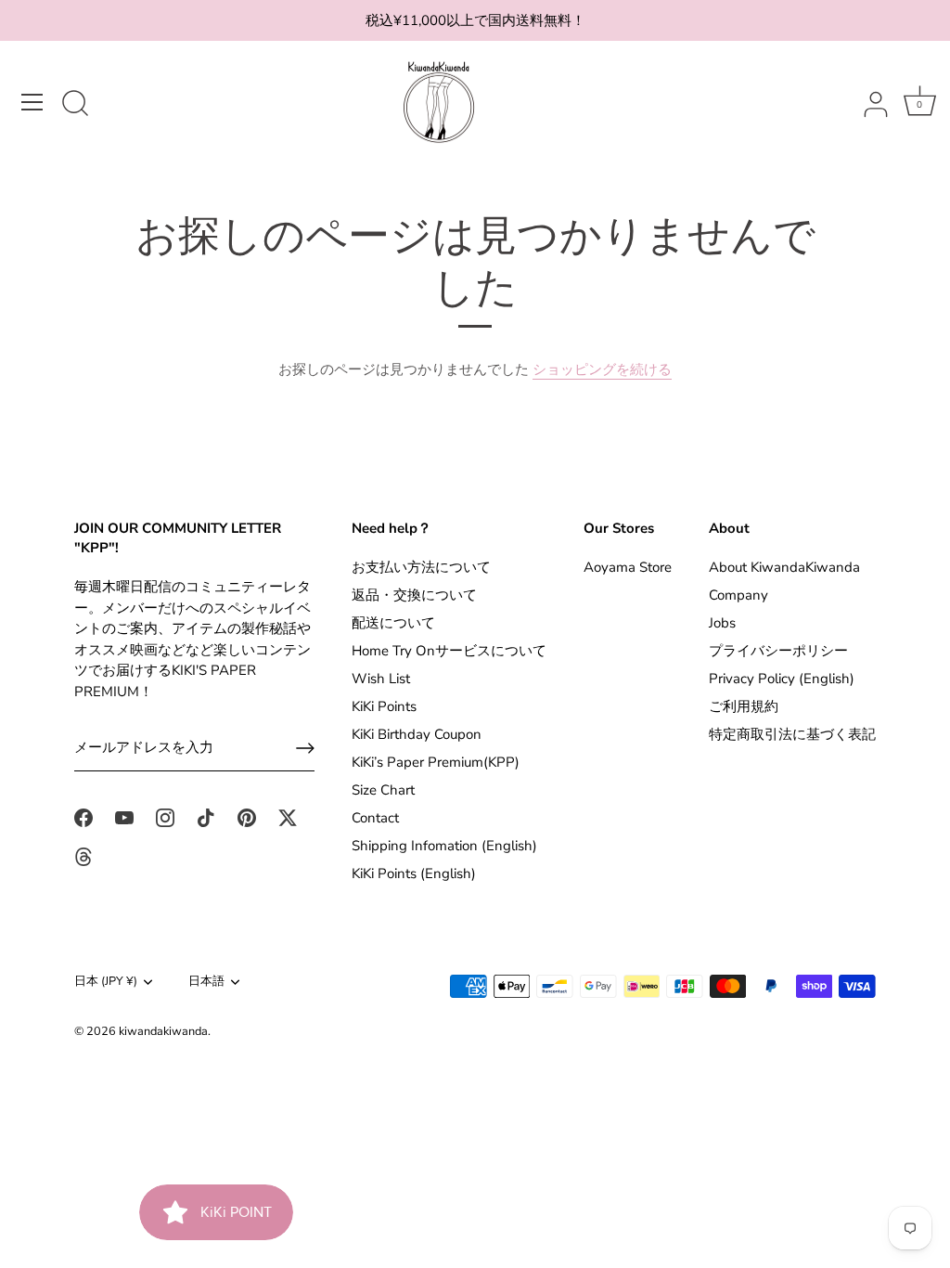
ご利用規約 (743, 706)
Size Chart (383, 790)
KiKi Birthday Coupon (416, 734)
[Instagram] (165, 817)
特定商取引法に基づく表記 (792, 734)
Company (738, 595)
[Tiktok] (206, 817)
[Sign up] (305, 748)
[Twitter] (287, 817)
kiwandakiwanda (163, 1031)
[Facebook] (83, 817)
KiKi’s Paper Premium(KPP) (436, 762)
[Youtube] (124, 817)
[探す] (75, 104)
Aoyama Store (628, 567)
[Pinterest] (247, 817)
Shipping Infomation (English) (444, 845)
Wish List (381, 678)
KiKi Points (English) (414, 873)
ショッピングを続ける (602, 369)
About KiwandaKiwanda (784, 567)
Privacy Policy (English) (781, 678)
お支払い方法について (421, 567)
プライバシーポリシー (778, 650)
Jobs (722, 623)
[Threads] (83, 856)
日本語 (206, 982)
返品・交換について (414, 595)
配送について (393, 623)
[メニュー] (32, 102)
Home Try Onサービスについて (449, 650)
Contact (375, 818)
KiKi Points (384, 706)
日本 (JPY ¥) (105, 982)
